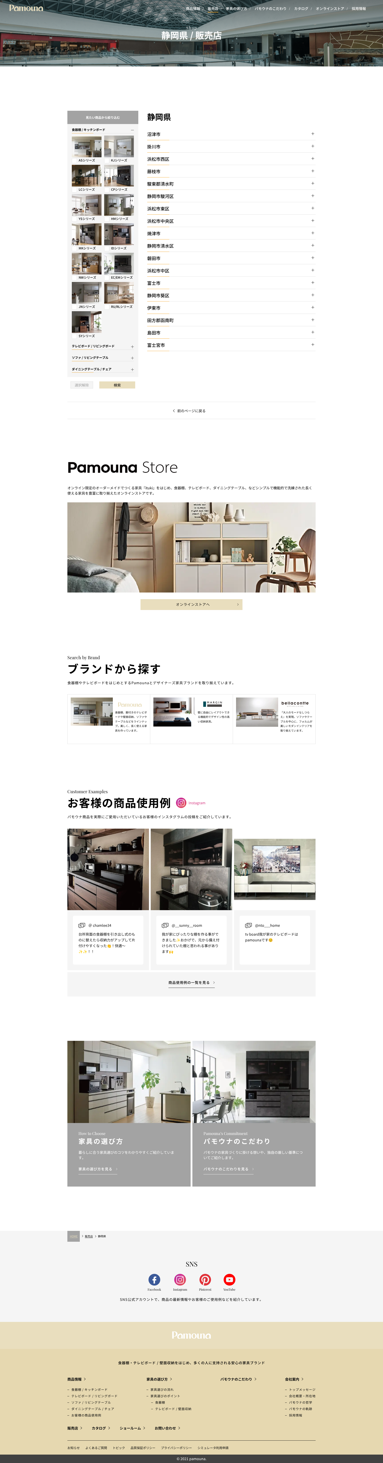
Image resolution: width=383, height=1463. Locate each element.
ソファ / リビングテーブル (91, 1402)
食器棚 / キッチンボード (89, 1389)
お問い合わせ (165, 1428)
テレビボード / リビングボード (94, 1396)
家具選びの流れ (162, 1389)
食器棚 (160, 1402)
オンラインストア (330, 8)
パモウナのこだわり (271, 8)
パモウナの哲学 (300, 1402)
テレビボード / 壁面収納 (173, 1409)
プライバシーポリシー (176, 1448)
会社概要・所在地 (302, 1396)
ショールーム (130, 1428)
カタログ (301, 8)
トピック (119, 1448)
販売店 (213, 8)
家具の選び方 (236, 8)
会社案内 (292, 1379)
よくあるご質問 (96, 1448)
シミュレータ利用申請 (213, 1448)
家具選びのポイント (165, 1396)
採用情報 (359, 8)
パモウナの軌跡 (300, 1409)
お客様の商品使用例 (86, 1415)
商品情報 (193, 8)
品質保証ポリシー (143, 1448)
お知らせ (73, 1448)
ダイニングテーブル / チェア (92, 1409)
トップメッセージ (302, 1389)
